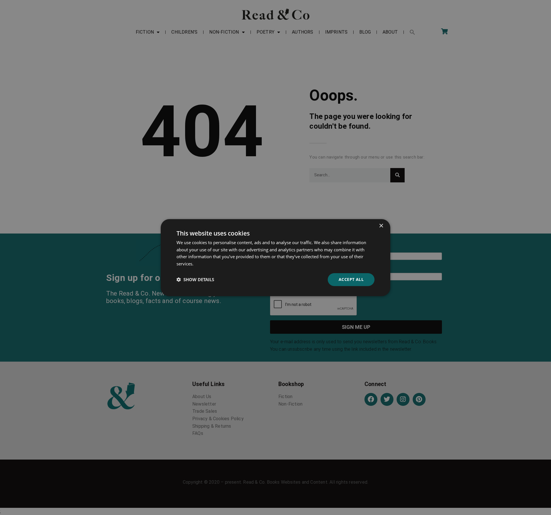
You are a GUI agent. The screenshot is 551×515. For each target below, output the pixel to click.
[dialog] (275, 257)
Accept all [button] (351, 279)
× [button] (381, 225)
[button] (195, 279)
